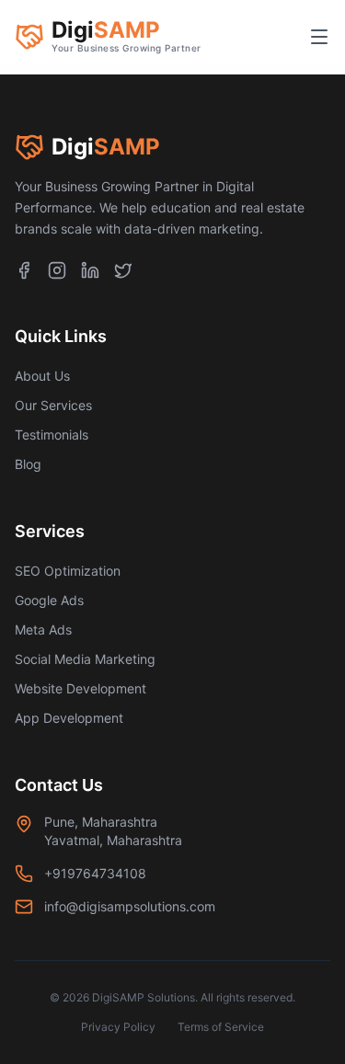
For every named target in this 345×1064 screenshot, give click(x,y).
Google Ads (49, 600)
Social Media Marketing (85, 659)
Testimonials (51, 434)
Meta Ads (43, 629)
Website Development (80, 688)
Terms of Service (221, 1027)
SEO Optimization (68, 570)
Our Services (53, 405)
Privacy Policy (118, 1027)
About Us (42, 375)
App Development (69, 718)
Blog (28, 464)
